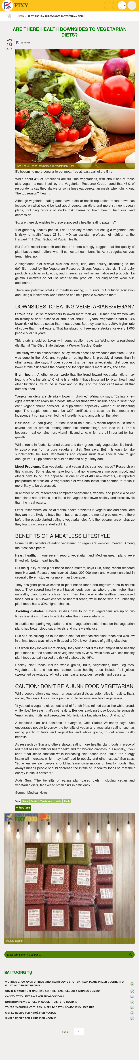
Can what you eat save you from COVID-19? (34, 996)
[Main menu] (131, 5)
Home (9, 16)
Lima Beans (13, 940)
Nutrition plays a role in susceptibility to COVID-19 (41, 1001)
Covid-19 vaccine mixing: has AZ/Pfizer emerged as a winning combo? (52, 991)
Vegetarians (46, 801)
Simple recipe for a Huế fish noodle (30, 1012)
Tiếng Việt (23, 808)
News (21, 16)
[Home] (7, 6)
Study (67, 801)
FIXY (21, 5)
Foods (34, 801)
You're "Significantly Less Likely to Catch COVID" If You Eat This (49, 1007)
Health (58, 801)
